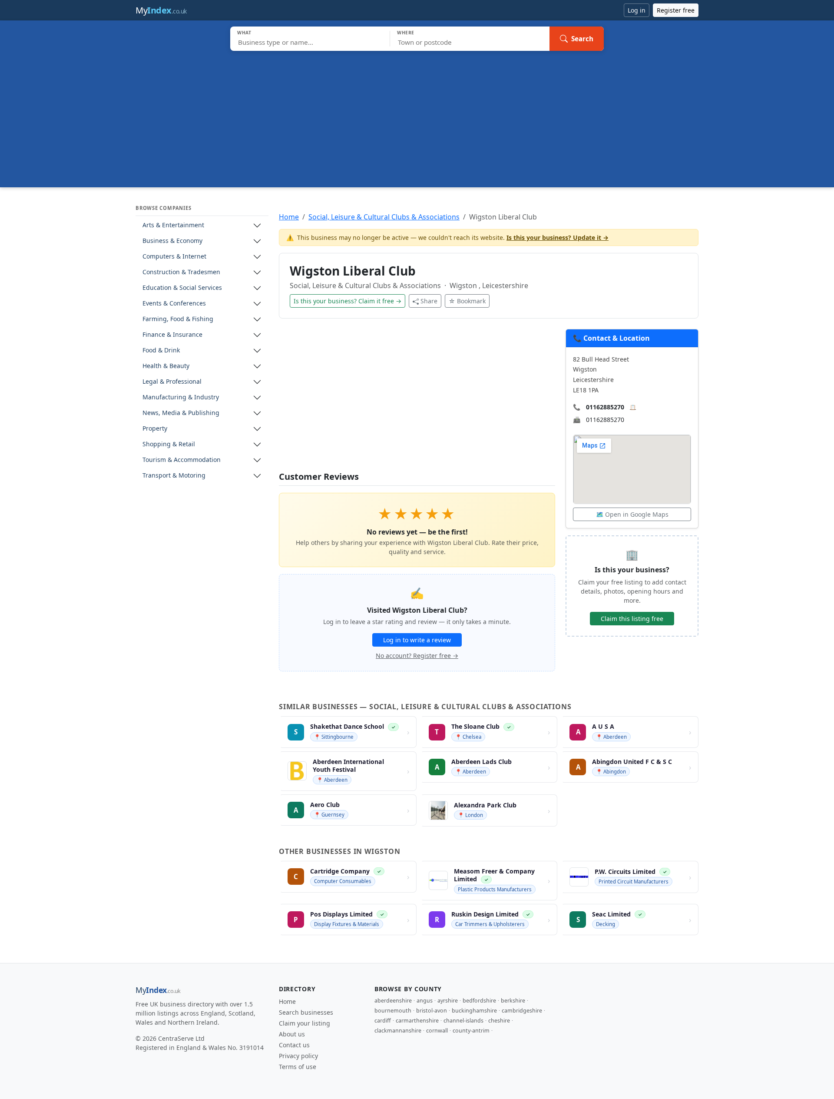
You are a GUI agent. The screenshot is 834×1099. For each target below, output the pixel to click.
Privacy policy (298, 1056)
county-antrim (471, 1030)
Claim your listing (304, 1023)
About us (292, 1034)
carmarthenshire (417, 1020)
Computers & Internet (174, 256)
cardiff (382, 1020)
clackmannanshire (397, 1030)
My (161, 10)
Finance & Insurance (172, 335)
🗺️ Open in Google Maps (632, 514)
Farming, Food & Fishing (177, 319)
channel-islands (463, 1020)
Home (289, 217)
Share (428, 301)
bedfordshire (479, 1000)
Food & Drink (161, 350)
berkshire (513, 1000)
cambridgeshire (522, 1010)
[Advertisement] (417, 116)
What (244, 33)
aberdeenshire (393, 1000)
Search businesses (306, 1012)
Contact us (294, 1045)
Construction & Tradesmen (181, 272)
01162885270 (605, 407)
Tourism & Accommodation (181, 460)
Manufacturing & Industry (180, 397)
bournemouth (392, 1010)
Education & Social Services (182, 288)
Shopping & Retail (168, 444)
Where (405, 33)
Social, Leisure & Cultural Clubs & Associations (384, 217)
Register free (676, 10)
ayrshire (447, 1000)
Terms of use (297, 1066)
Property (154, 428)
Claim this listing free (632, 618)
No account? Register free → (417, 655)
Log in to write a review (417, 640)
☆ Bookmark (467, 301)
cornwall (437, 1030)
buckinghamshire (474, 1010)
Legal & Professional (172, 381)
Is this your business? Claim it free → (347, 301)
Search (582, 38)
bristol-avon (431, 1010)
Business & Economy (172, 241)
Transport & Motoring (173, 475)
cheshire (499, 1020)
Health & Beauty (165, 366)
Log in (636, 10)
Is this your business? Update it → (557, 237)
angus (425, 1000)
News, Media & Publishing (180, 413)
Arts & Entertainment (173, 225)
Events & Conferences (174, 303)
